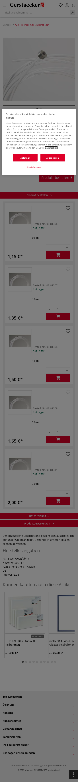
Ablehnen (25, 157)
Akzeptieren (52, 157)
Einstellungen (34, 167)
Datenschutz (51, 147)
